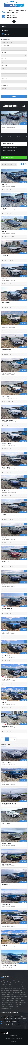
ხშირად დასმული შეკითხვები (14, 1038)
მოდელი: (3, 52)
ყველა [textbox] (4, 48)
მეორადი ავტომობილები (10, 147)
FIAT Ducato (5, 326)
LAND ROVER (5, 255)
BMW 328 (4, 538)
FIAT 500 (4, 208)
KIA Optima (5, 925)
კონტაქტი (14, 1041)
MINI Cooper (5, 632)
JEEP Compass (6, 302)
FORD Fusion (5, 490)
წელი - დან (4, 59)
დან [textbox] (3, 62)
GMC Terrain (6, 904)
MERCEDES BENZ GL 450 (9, 803)
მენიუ (5, 26)
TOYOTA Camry (6, 443)
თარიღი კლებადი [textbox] (7, 164)
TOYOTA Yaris (6, 823)
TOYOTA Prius (6, 396)
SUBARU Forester (7, 608)
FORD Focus (5, 561)
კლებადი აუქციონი (8, 157)
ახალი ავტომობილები (9, 150)
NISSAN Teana (6, 655)
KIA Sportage (6, 467)
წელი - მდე (4, 65)
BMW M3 (4, 279)
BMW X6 (4, 184)
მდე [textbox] (3, 68)
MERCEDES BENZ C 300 (8, 349)
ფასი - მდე (4, 78)
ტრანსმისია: (4, 85)
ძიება (14, 96)
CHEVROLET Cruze (7, 420)
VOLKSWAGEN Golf (7, 726)
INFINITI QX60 (5, 884)
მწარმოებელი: (5, 45)
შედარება (6, 34)
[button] (2, 120)
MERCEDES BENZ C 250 (8, 373)
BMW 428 (4, 126)
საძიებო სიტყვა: (5, 39)
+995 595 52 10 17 (11, 15)
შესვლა (5, 30)
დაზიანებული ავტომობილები (11, 154)
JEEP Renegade (6, 864)
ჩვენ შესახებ (14, 1035)
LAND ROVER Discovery (9, 965)
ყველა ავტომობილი (8, 143)
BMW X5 (4, 702)
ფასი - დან (4, 72)
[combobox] (14, 49)
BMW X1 (4, 514)
